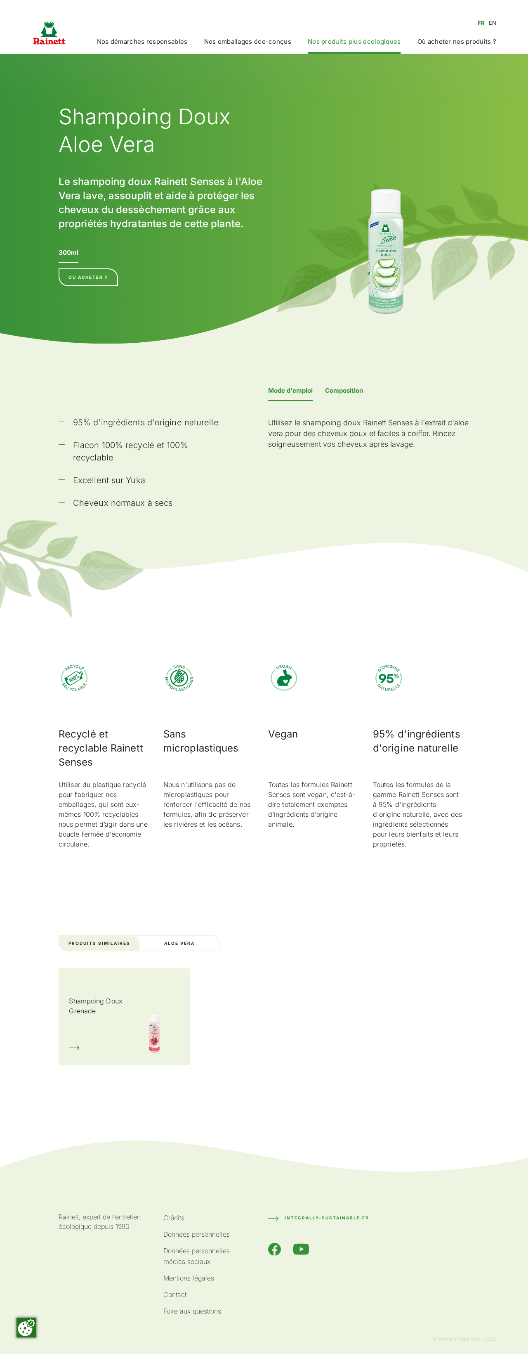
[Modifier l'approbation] (26, 1327)
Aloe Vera (179, 943)
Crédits (173, 1218)
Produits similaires (99, 943)
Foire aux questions (192, 1311)
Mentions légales (188, 1278)
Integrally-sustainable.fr (327, 1217)
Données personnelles (196, 1234)
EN (492, 22)
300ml (68, 252)
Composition (344, 390)
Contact (174, 1294)
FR (481, 22)
